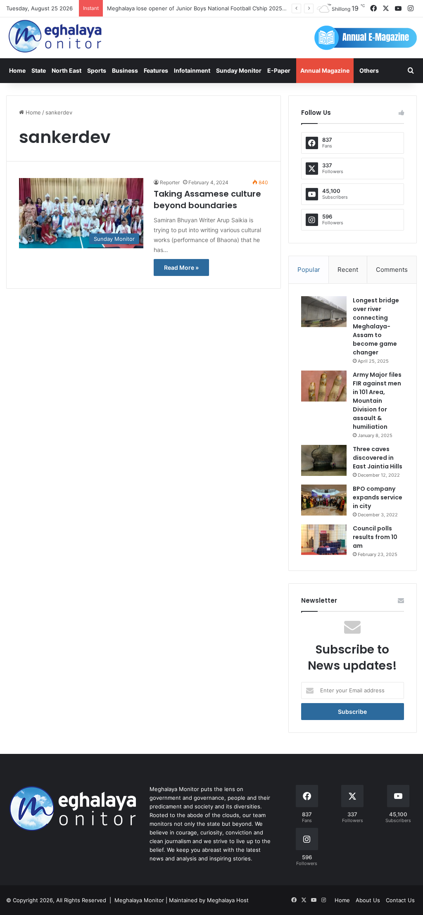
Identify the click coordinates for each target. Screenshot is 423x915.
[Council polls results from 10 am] (324, 539)
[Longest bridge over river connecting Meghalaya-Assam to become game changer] (324, 311)
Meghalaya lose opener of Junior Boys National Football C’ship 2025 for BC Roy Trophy (218, 8)
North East (66, 70)
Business (125, 70)
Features (156, 70)
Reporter (170, 182)
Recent (347, 269)
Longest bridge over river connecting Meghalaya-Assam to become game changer (376, 326)
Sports (96, 70)
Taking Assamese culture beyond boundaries (207, 199)
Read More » (181, 267)
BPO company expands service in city (377, 497)
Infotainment (192, 70)
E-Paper (278, 70)
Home (17, 70)
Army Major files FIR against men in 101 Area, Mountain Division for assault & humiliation (377, 401)
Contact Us (400, 900)
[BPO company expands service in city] (324, 500)
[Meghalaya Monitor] (55, 36)
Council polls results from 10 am (375, 537)
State (38, 70)
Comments (392, 269)
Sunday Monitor (238, 70)
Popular (308, 269)
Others (369, 70)
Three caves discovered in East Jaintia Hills (377, 458)
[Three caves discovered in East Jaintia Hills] (324, 460)
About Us (368, 900)
